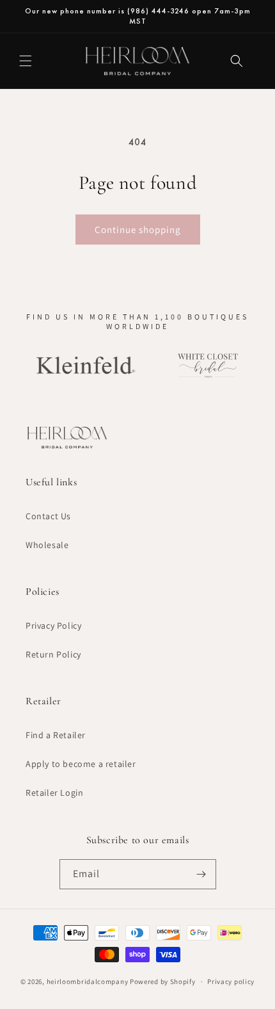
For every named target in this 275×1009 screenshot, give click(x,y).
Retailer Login (54, 792)
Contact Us (48, 516)
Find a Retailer (56, 735)
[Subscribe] (201, 874)
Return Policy (53, 654)
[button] (26, 61)
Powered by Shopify (163, 981)
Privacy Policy (53, 625)
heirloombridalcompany (88, 981)
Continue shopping (138, 229)
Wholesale (47, 545)
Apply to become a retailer (81, 764)
